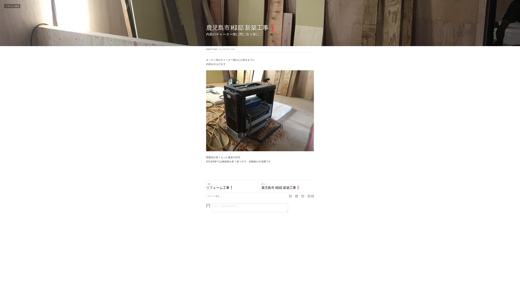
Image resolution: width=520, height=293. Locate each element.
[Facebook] (290, 196)
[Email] (309, 196)
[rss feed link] (312, 196)
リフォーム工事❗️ (219, 188)
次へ (263, 184)
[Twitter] (296, 196)
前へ (210, 184)
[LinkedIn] (302, 196)
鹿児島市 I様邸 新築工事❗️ (280, 188)
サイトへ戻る (13, 6)
